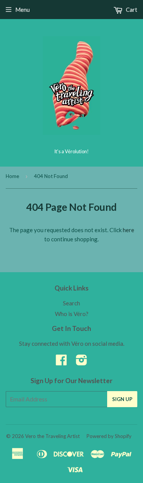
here (128, 229)
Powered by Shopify (109, 436)
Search (71, 303)
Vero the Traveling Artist (52, 436)
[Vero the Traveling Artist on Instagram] (81, 362)
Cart (131, 9)
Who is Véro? (71, 313)
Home (12, 176)
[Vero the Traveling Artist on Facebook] (61, 362)
